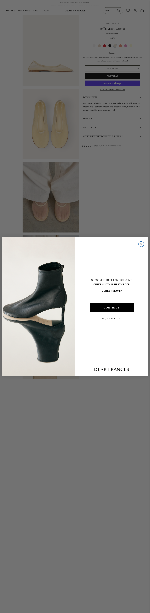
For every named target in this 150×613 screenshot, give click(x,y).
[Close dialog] (141, 244)
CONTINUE (112, 307)
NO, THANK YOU (112, 318)
